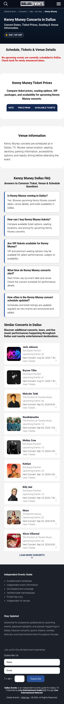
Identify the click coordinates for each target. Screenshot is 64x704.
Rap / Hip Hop (36, 11)
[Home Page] (32, 4)
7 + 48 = (8, 678)
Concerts (23, 11)
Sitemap (25, 697)
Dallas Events (10, 11)
